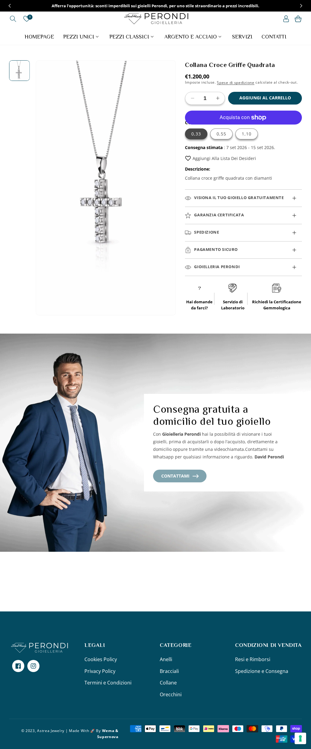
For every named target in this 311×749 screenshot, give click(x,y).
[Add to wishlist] (188, 158)
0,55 (221, 134)
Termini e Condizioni (108, 682)
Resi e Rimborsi (252, 659)
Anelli (166, 659)
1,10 (246, 134)
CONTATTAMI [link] (175, 476)
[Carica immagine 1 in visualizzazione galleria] (19, 70)
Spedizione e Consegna (261, 671)
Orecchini (171, 694)
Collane (168, 682)
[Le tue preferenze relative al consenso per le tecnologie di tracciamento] (300, 738)
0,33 (196, 134)
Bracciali (169, 671)
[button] (13, 18)
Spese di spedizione (235, 82)
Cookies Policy (100, 659)
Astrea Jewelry (50, 730)
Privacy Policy (99, 671)
